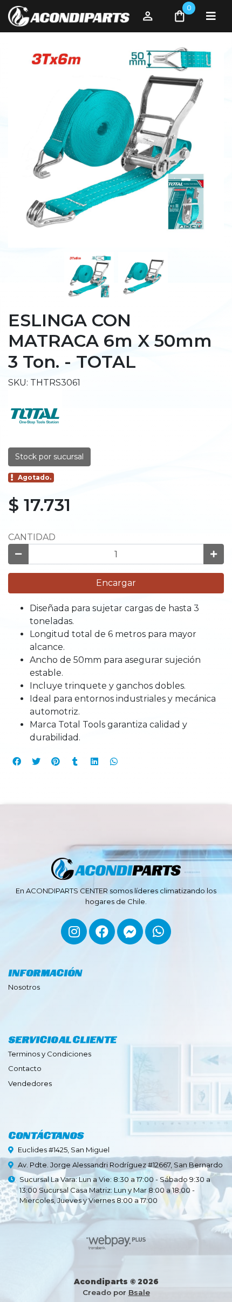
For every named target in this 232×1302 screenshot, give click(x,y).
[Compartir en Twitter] (36, 761)
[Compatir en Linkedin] (94, 761)
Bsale (139, 1292)
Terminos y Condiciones (49, 1053)
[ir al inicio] (116, 864)
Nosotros (24, 987)
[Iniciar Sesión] (148, 16)
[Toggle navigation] (211, 16)
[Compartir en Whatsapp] (113, 761)
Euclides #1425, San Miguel (64, 1149)
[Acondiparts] (68, 16)
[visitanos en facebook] (102, 931)
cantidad (32, 537)
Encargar (116, 583)
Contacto (25, 1068)
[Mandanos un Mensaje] (130, 931)
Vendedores (30, 1083)
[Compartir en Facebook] (16, 761)
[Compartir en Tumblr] (75, 761)
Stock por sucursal (49, 456)
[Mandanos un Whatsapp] (158, 931)
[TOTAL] (35, 415)
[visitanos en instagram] (74, 931)
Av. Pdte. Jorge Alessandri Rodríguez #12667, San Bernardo (120, 1164)
